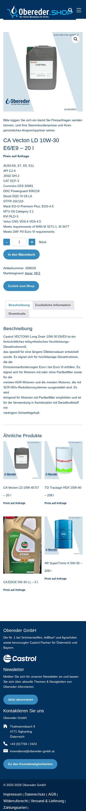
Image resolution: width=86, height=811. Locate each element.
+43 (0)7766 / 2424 (23, 744)
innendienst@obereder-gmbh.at (32, 751)
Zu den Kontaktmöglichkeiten (30, 764)
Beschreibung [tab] (19, 305)
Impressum (12, 794)
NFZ (37, 273)
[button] (76, 39)
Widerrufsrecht (15, 801)
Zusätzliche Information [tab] (53, 305)
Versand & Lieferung (47, 801)
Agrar (28, 273)
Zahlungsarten (15, 807)
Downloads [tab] (17, 313)
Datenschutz (35, 794)
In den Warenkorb (21, 254)
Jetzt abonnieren (20, 699)
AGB (52, 794)
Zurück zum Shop (21, 286)
